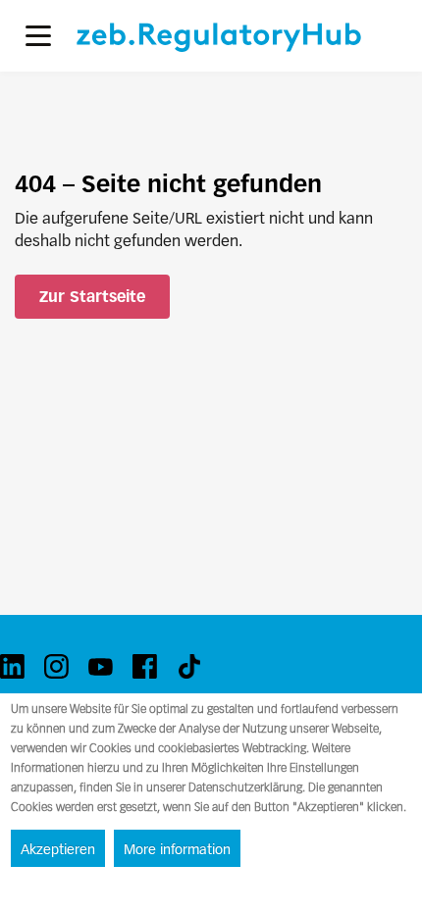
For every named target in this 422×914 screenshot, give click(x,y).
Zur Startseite (92, 296)
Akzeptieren (58, 849)
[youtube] (100, 666)
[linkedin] (12, 666)
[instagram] (56, 666)
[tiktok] (189, 666)
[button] (38, 36)
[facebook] (144, 666)
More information (177, 849)
